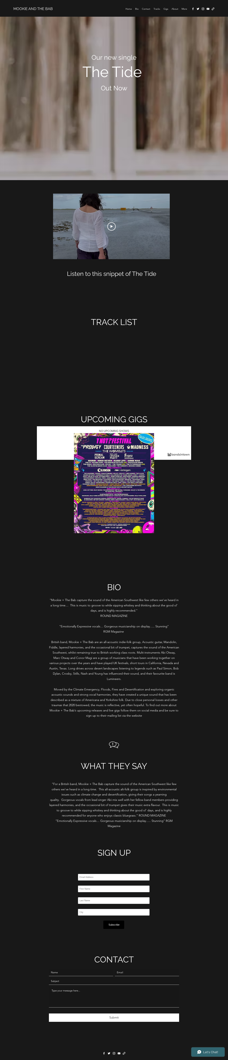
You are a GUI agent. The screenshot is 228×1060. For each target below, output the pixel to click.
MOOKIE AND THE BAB (33, 9)
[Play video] (111, 226)
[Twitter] (198, 9)
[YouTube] (208, 9)
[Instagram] (203, 9)
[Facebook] (193, 9)
